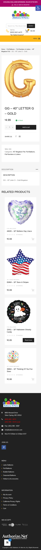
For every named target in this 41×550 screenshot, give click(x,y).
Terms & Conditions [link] (10, 505)
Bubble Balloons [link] (8, 472)
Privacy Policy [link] (8, 498)
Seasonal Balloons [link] (9, 475)
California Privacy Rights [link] (11, 501)
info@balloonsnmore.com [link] (13, 430)
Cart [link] (4, 508)
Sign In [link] (21, 5)
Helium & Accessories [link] (10, 479)
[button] (35, 38)
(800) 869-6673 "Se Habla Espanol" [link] (15, 33)
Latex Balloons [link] (8, 465)
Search (30, 26)
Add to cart (26, 127)
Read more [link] (28, 340)
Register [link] (26, 5)
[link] (38, 8)
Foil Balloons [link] (11, 49)
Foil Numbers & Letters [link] (23, 49)
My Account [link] (7, 494)
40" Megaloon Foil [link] (19, 152)
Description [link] (7, 169)
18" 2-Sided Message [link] (13, 279)
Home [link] (3, 49)
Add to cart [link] (33, 239)
